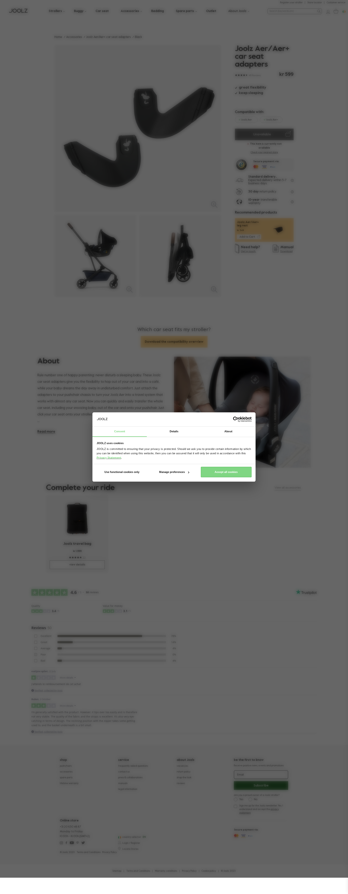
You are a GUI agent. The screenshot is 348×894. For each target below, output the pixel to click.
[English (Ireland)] (119, 837)
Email (240, 774)
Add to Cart (247, 236)
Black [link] (138, 37)
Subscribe (261, 785)
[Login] (327, 11)
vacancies (182, 766)
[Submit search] (319, 11)
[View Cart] (336, 11)
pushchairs (66, 766)
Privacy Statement (109, 457)
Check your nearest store (264, 152)
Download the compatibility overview (174, 341)
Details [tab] (174, 431)
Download (286, 251)
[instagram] (61, 843)
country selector (131, 837)
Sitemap (116, 871)
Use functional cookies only (121, 471)
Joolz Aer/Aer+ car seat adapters (108, 37)
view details (77, 564)
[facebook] (66, 843)
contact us (124, 772)
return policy (183, 772)
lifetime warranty (69, 783)
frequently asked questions (133, 766)
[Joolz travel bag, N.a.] (77, 518)
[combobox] (292, 11)
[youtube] (72, 843)
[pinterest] (77, 843)
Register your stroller (291, 2)
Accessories (74, 37)
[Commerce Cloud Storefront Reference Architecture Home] (18, 11)
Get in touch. (248, 251)
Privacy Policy (109, 852)
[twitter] (83, 843)
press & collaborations (130, 777)
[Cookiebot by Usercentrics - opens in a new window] (236, 419)
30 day (253, 191)
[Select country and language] (342, 11)
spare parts (66, 777)
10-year (254, 199)
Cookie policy (208, 871)
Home (58, 37)
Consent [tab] (119, 431)
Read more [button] (46, 431)
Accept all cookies (226, 471)
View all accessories (288, 487)
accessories (66, 772)
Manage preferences (172, 471)
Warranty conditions (166, 871)
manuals (122, 783)
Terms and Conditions (88, 852)
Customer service (336, 2)
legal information (127, 789)
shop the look (184, 777)
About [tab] (228, 431)
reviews (181, 783)
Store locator (314, 2)
